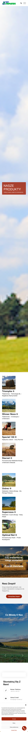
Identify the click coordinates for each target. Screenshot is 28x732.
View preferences (14, 727)
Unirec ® (6, 488)
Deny (14, 723)
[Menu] (24, 3)
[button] (26, 705)
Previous (5, 656)
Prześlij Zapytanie (14, 566)
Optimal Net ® (9, 534)
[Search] (20, 3)
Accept (14, 719)
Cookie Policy (14, 730)
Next (22, 656)
